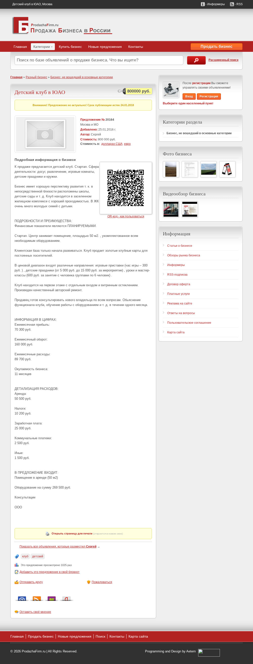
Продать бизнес (216, 46)
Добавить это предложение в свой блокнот (50, 572)
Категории (40, 47)
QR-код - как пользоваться (125, 216)
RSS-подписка (177, 274)
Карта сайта (176, 332)
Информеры (176, 265)
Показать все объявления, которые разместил (58, 546)
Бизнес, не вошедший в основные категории (81, 77)
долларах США (112, 144)
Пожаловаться (102, 582)
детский (37, 556)
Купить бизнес (70, 47)
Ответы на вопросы (181, 313)
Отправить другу (31, 582)
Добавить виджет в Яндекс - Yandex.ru (66, 597)
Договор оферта (178, 284)
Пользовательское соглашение (189, 322)
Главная (20, 47)
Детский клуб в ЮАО (40, 91)
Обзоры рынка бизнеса (183, 255)
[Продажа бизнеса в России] (62, 25)
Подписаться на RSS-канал (36, 597)
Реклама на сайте (179, 303)
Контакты (135, 47)
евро (127, 144)
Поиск (100, 636)
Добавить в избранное (51, 597)
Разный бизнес (36, 77)
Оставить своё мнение (35, 612)
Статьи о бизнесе (179, 245)
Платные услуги (178, 294)
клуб (25, 556)
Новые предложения (105, 47)
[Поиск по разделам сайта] (196, 60)
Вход (189, 96)
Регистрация (209, 96)
